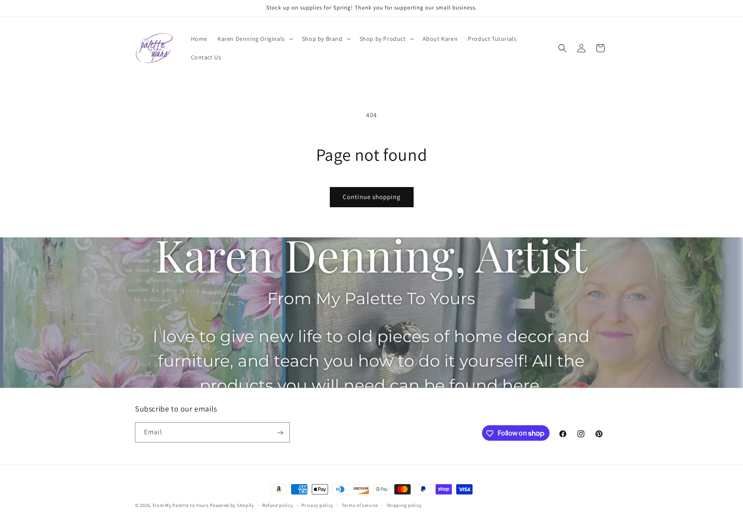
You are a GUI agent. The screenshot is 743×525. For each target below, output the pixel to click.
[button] (254, 39)
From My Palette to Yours (181, 505)
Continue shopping (372, 197)
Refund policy (277, 505)
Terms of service (360, 505)
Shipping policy (404, 505)
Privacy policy (317, 505)
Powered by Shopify (232, 505)
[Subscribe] (279, 433)
